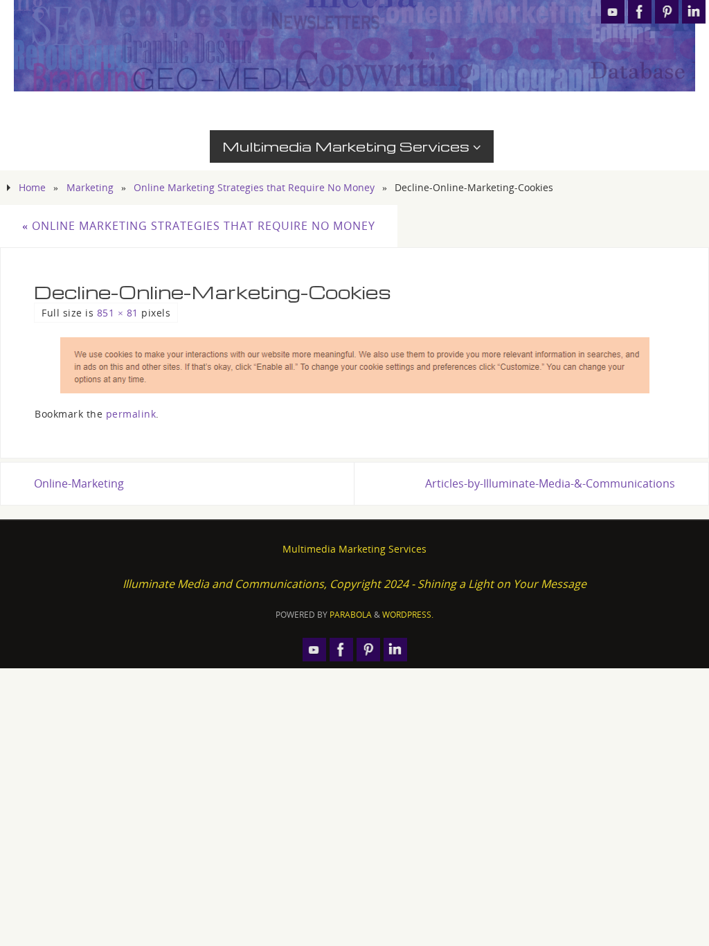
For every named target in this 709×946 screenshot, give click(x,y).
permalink (131, 413)
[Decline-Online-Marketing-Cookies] (354, 365)
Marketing (90, 187)
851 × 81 (117, 312)
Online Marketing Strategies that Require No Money (254, 187)
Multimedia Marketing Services (354, 548)
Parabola (351, 615)
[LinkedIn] (694, 12)
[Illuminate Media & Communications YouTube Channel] (613, 12)
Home (32, 187)
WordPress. (407, 615)
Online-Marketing (79, 483)
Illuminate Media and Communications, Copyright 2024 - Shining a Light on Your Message (354, 583)
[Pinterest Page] (667, 12)
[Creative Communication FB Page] (640, 12)
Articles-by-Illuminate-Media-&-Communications (550, 483)
